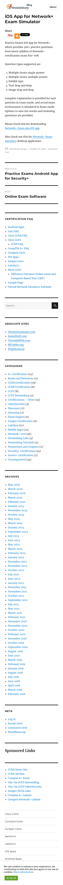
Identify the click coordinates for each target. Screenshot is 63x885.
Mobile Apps (15, 429)
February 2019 (16, 664)
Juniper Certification (20, 421)
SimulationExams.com (21, 331)
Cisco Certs (14, 239)
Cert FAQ (13, 231)
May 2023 (14, 544)
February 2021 (16, 617)
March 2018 (15, 689)
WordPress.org (17, 732)
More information (23, 872)
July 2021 (13, 604)
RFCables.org (16, 344)
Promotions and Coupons (23, 446)
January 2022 (16, 582)
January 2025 (16, 506)
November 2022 (17, 565)
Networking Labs (18, 438)
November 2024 (17, 510)
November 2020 (17, 625)
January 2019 (16, 668)
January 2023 (16, 557)
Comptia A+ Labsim (20, 795)
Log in (12, 719)
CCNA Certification (19, 382)
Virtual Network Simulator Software (30, 286)
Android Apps (16, 227)
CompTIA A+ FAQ (18, 248)
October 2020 (16, 629)
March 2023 (15, 548)
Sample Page (15, 282)
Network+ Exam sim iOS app (22, 128)
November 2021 (17, 591)
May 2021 (13, 608)
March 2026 (15, 488)
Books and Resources (20, 378)
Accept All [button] (11, 878)
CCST (11, 391)
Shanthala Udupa (18, 149)
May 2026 (14, 484)
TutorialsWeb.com (19, 340)
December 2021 (17, 587)
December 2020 (17, 621)
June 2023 (14, 540)
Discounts (14, 408)
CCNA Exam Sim (18, 769)
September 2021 (18, 600)
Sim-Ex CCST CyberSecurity (25, 786)
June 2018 (14, 681)
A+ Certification (17, 374)
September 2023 (18, 531)
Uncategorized (17, 459)
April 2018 (14, 685)
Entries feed (15, 723)
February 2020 (17, 634)
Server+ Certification (20, 455)
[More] (17, 36)
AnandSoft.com (17, 336)
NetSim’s (10, 836)
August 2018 (15, 672)
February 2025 (17, 501)
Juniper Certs (16, 261)
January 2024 (16, 527)
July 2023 (13, 535)
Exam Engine (16, 416)
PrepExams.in (16, 348)
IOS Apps (13, 256)
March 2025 (15, 497)
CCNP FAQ (17, 244)
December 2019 (17, 638)
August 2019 (15, 651)
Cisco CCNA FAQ (17, 235)
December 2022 (17, 561)
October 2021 (16, 595)
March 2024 (15, 523)
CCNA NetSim (16, 773)
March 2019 (15, 659)
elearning (14, 412)
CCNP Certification (19, 386)
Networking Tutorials (21, 442)
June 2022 (14, 578)
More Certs (14, 269)
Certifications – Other (21, 399)
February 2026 (17, 493)
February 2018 (16, 694)
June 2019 (14, 655)
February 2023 (16, 553)
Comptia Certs (16, 252)
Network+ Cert (17, 433)
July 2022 (13, 574)
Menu (53, 7)
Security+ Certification (21, 450)
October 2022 (16, 570)
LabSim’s (13, 265)
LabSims (13, 425)
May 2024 (14, 518)
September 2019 (18, 647)
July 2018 (13, 676)
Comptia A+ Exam (19, 778)
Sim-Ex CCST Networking (23, 782)
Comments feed (17, 727)
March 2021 (15, 612)
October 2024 (16, 514)
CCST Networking (18, 395)
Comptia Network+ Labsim (24, 799)
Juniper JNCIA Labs (19, 790)
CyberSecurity (16, 404)
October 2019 (16, 642)
